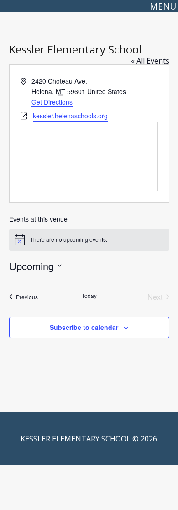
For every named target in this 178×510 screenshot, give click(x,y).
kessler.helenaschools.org (70, 115)
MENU (163, 6)
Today (89, 295)
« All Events (150, 61)
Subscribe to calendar (84, 327)
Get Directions (52, 101)
